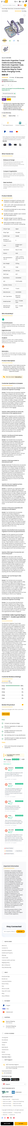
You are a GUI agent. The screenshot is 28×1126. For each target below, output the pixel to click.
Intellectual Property (7, 953)
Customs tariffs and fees (8, 960)
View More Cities (6, 1057)
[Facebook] (3, 1118)
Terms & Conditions (7, 1112)
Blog (3, 993)
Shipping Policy (6, 962)
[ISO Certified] (16, 1092)
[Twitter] (11, 1118)
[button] (16, 2)
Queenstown (5, 1049)
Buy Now (5, 141)
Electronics (10, 8)
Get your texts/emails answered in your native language (15, 1067)
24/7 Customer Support (12, 1064)
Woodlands (5, 1040)
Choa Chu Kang (6, 1054)
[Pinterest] (14, 1118)
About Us (4, 945)
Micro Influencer (6, 965)
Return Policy (5, 983)
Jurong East (5, 1037)
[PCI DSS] (5, 1092)
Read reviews (7, 764)
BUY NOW (21, 1123)
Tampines (4, 1042)
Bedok (3, 1052)
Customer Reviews (6, 981)
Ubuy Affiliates (5, 996)
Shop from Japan (7, 1101)
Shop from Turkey (7, 1105)
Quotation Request (7, 950)
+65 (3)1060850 (8, 1073)
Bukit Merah (5, 1047)
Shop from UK (15, 1099)
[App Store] (6, 1080)
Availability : (5, 80)
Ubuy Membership (6, 967)
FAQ (3, 986)
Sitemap (4, 955)
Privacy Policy (17, 1112)
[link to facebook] (14, 41)
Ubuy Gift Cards (6, 991)
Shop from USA (6, 1099)
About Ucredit (5, 988)
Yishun (3, 1045)
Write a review (6, 714)
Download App (6, 976)
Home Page (4, 8)
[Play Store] (15, 1080)
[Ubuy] (6, 1)
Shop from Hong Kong (18, 1101)
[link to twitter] (18, 41)
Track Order (5, 957)
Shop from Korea (7, 1103)
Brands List (4, 979)
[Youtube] (8, 1118)
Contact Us (5, 948)
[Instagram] (5, 1118)
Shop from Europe (17, 1105)
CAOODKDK (5, 11)
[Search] (25, 5)
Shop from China (17, 1103)
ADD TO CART (7, 1123)
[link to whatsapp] (10, 41)
